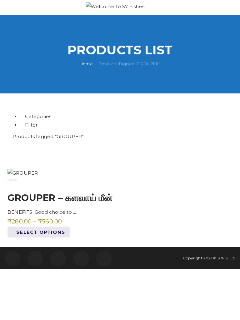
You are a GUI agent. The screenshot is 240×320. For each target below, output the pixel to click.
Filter (31, 125)
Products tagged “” (47, 136)
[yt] (104, 258)
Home (86, 63)
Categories (37, 116)
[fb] (12, 258)
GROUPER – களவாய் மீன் (60, 197)
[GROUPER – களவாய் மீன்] (23, 173)
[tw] (35, 258)
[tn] (81, 258)
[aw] (58, 258)
